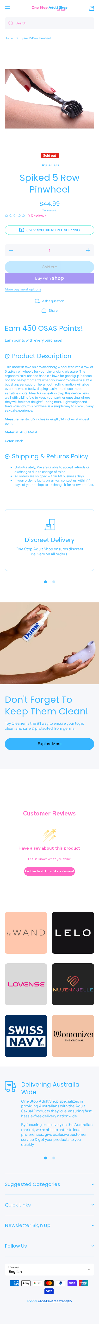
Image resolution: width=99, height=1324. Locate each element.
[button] (91, 8)
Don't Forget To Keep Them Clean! (46, 705)
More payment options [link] (23, 289)
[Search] (9, 23)
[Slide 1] (45, 581)
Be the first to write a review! (49, 871)
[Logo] (49, 8)
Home (9, 38)
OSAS (42, 1301)
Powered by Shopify (59, 1301)
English (15, 1271)
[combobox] (49, 23)
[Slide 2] (53, 581)
